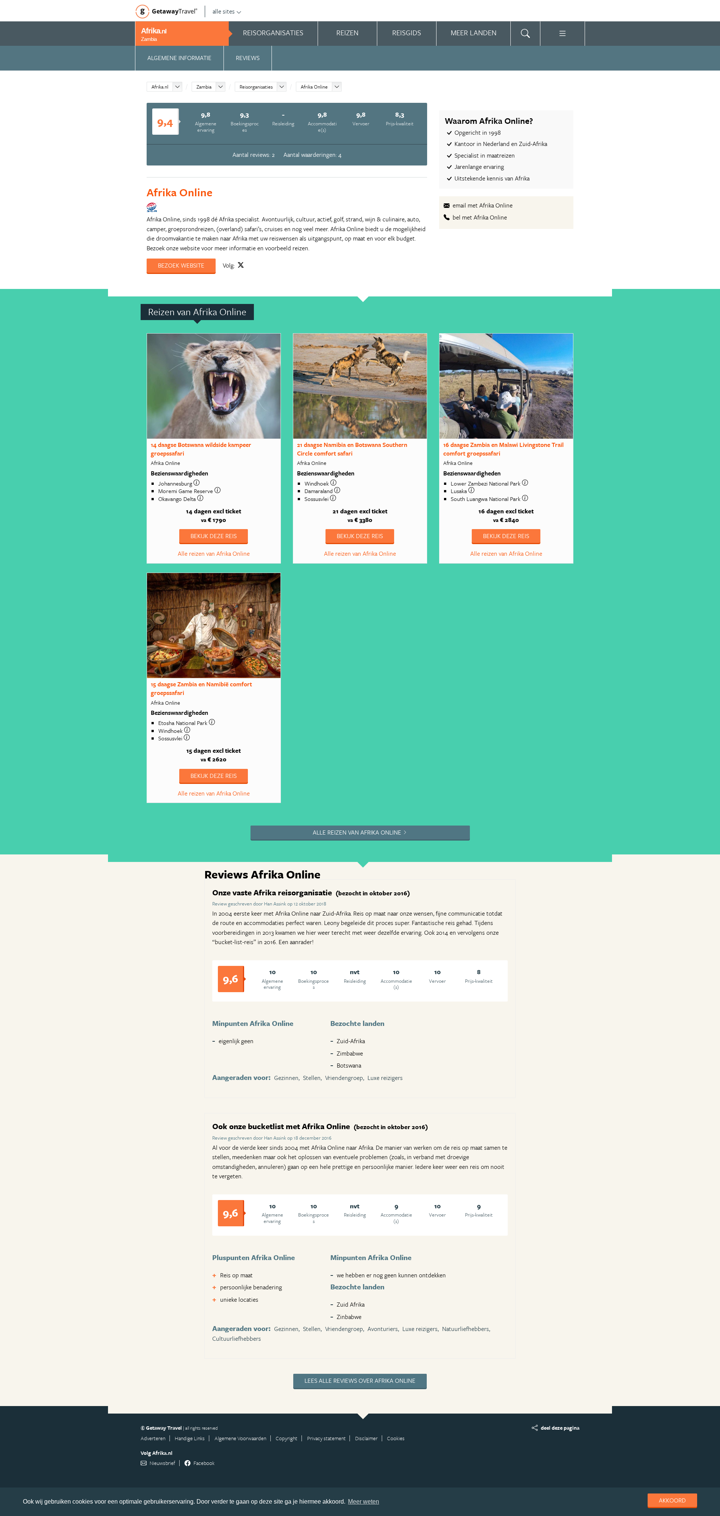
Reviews (248, 57)
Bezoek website (181, 265)
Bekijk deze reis (213, 535)
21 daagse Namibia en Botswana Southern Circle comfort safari (352, 449)
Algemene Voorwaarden (240, 1438)
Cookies (396, 1438)
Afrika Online (314, 86)
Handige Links (190, 1438)
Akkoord (672, 1500)
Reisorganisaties (256, 86)
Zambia (204, 86)
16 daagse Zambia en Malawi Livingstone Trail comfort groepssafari (503, 449)
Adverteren (153, 1438)
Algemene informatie (179, 57)
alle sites (224, 11)
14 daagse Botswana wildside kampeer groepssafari (201, 449)
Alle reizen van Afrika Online (214, 553)
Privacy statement (326, 1438)
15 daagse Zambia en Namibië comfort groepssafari (201, 688)
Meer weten (363, 1501)
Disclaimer (366, 1438)
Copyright (286, 1438)
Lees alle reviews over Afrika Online (360, 1380)
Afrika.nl (160, 86)
